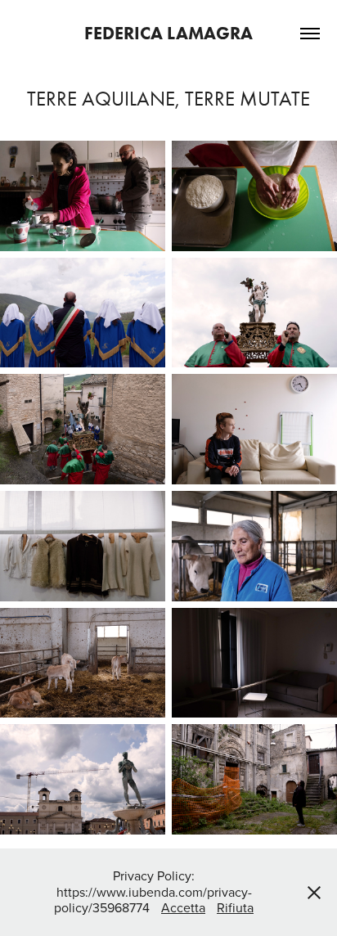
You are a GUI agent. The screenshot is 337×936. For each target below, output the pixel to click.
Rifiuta (235, 907)
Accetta (183, 907)
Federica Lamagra (168, 33)
